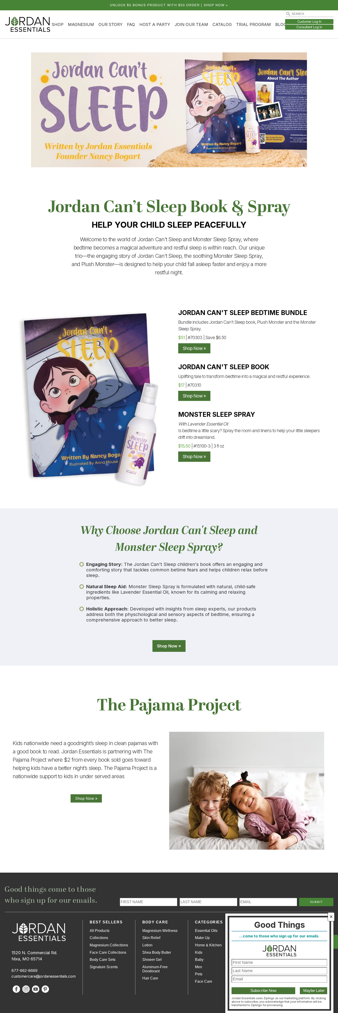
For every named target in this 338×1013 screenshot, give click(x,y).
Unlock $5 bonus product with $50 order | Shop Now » (169, 5)
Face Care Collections (108, 952)
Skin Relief (151, 938)
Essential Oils (206, 931)
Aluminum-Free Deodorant (155, 969)
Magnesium (81, 24)
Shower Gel (152, 960)
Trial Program (253, 24)
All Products (99, 931)
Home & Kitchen (208, 945)
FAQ (131, 24)
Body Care (155, 922)
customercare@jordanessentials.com (43, 976)
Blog (280, 24)
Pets (198, 974)
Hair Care (150, 978)
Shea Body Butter (156, 952)
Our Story (110, 24)
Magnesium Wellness (160, 931)
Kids (198, 952)
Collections (99, 938)
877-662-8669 (24, 970)
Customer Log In (309, 21)
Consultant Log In (309, 27)
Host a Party (154, 24)
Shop (57, 24)
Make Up (202, 938)
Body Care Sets (102, 960)
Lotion (147, 945)
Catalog (222, 24)
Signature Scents (104, 967)
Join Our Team (191, 24)
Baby (199, 960)
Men (198, 967)
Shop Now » (194, 348)
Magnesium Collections (109, 945)
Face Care (203, 981)
